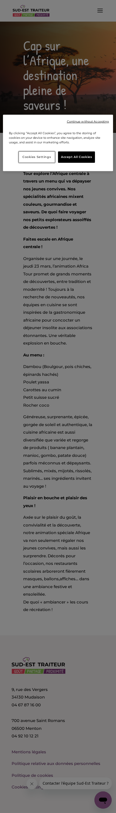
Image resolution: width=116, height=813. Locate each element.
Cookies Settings (36, 157)
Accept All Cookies (76, 157)
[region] (58, 142)
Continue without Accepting (88, 121)
